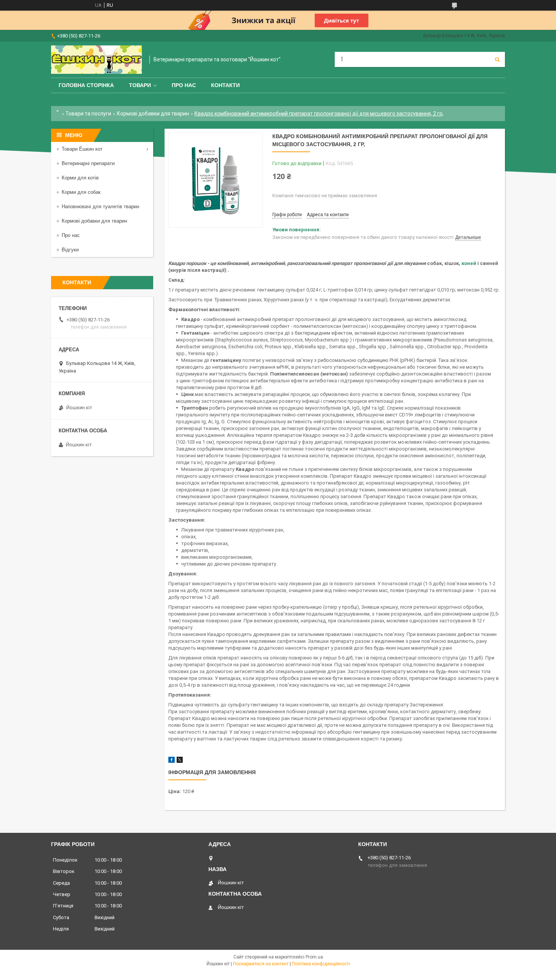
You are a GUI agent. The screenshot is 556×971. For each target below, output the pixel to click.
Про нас (184, 85)
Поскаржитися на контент (261, 963)
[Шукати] (497, 59)
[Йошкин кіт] (96, 59)
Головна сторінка (86, 85)
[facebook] (171, 761)
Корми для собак (81, 192)
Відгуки (70, 249)
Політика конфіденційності (321, 963)
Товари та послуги (88, 114)
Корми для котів (80, 178)
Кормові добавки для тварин (153, 114)
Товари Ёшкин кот (82, 149)
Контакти (225, 85)
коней (468, 263)
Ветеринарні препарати (88, 163)
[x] (180, 761)
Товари (140, 85)
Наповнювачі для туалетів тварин (100, 206)
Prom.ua (314, 957)
